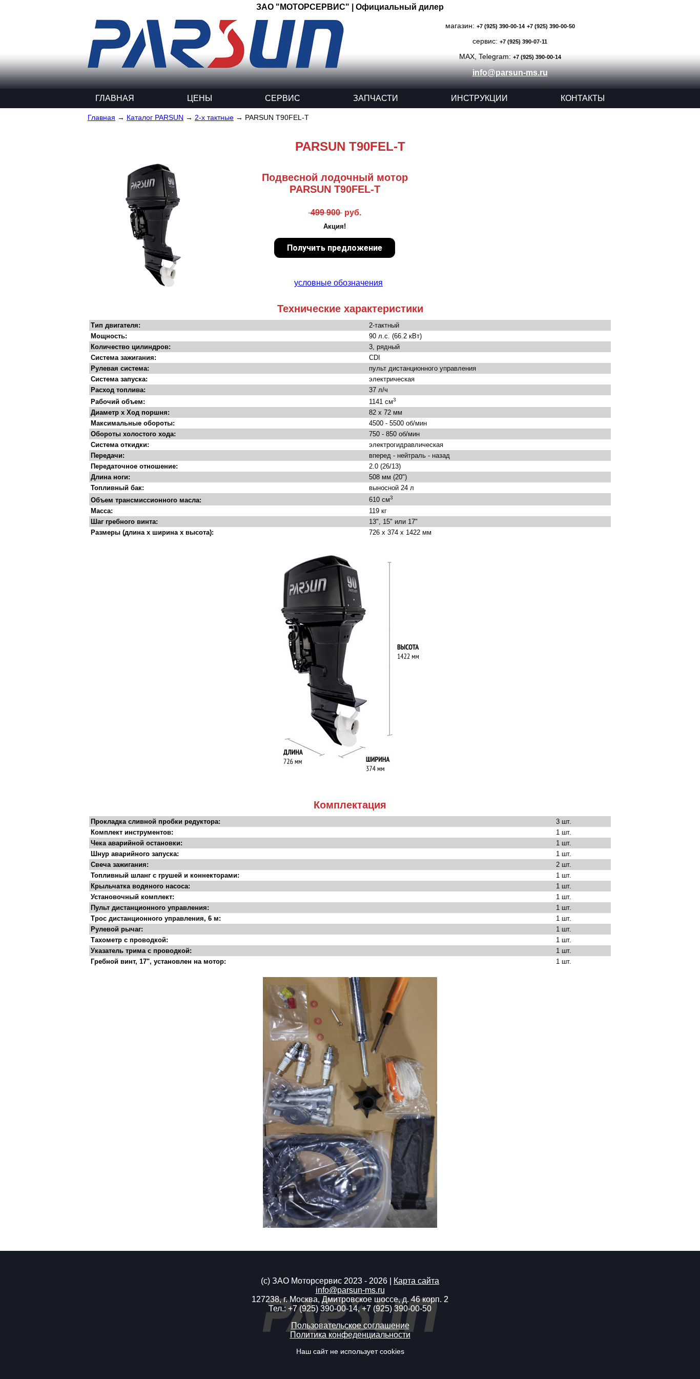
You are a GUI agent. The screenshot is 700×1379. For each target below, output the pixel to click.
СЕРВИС (282, 98)
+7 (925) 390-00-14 (501, 26)
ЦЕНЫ (199, 98)
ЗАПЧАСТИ (375, 98)
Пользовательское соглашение (350, 1325)
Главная (101, 117)
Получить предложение (334, 248)
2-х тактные (214, 117)
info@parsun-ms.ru (510, 72)
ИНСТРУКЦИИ (479, 98)
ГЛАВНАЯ (114, 98)
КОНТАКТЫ (583, 98)
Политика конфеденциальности (350, 1334)
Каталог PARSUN (155, 117)
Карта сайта (416, 1280)
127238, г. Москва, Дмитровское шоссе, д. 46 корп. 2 (350, 1299)
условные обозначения (338, 282)
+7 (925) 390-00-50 (551, 26)
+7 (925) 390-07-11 (523, 41)
